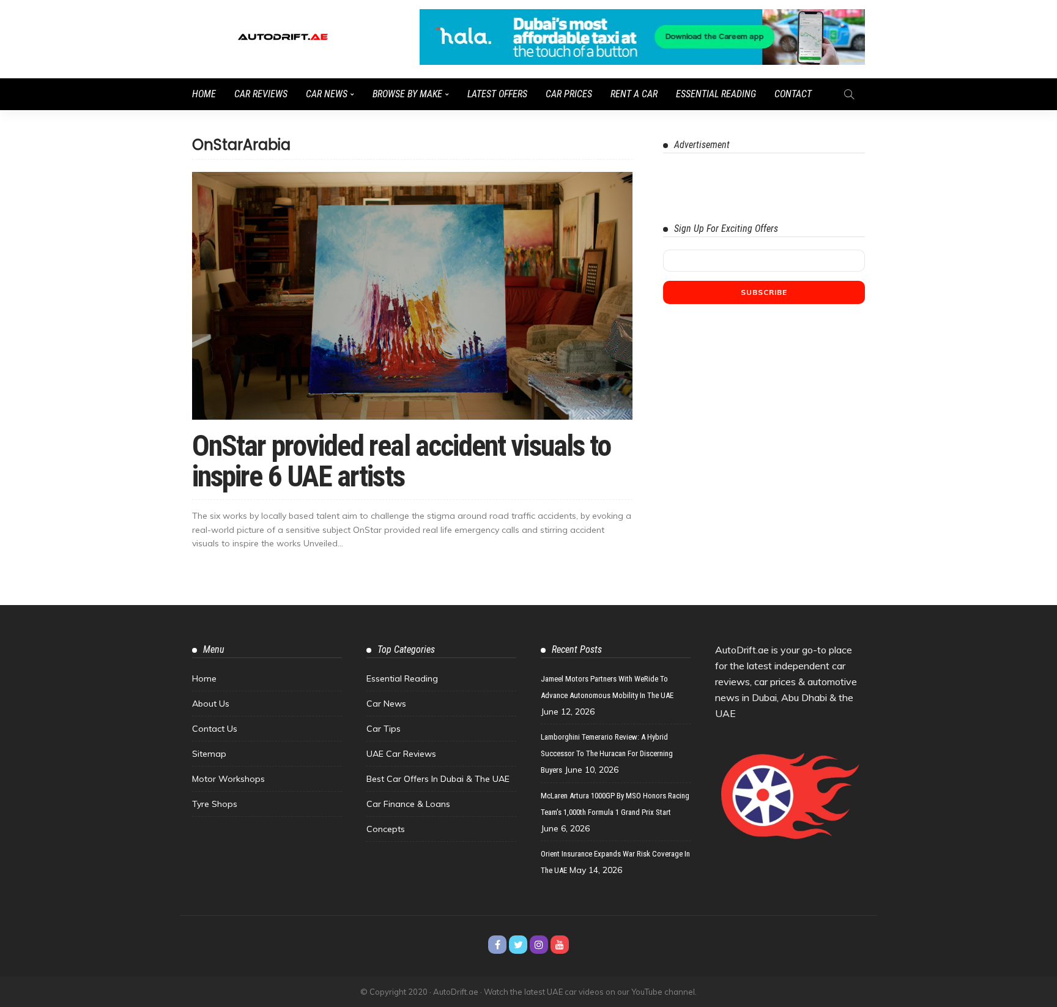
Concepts (385, 828)
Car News (326, 94)
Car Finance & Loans (408, 803)
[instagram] (539, 944)
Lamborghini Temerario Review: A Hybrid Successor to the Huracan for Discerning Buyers (607, 753)
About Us (210, 703)
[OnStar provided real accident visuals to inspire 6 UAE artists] (412, 296)
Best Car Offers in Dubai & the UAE (438, 778)
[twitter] (518, 944)
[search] (849, 94)
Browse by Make (407, 94)
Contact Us (214, 728)
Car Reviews (260, 94)
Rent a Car (634, 94)
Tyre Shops (214, 803)
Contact (793, 94)
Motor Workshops (228, 778)
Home (204, 94)
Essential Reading (716, 94)
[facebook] (497, 944)
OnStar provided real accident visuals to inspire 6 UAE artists (401, 461)
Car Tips (383, 728)
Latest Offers (497, 94)
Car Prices (569, 94)
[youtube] (560, 944)
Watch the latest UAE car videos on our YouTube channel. (590, 992)
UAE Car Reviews (401, 753)
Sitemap (209, 753)
